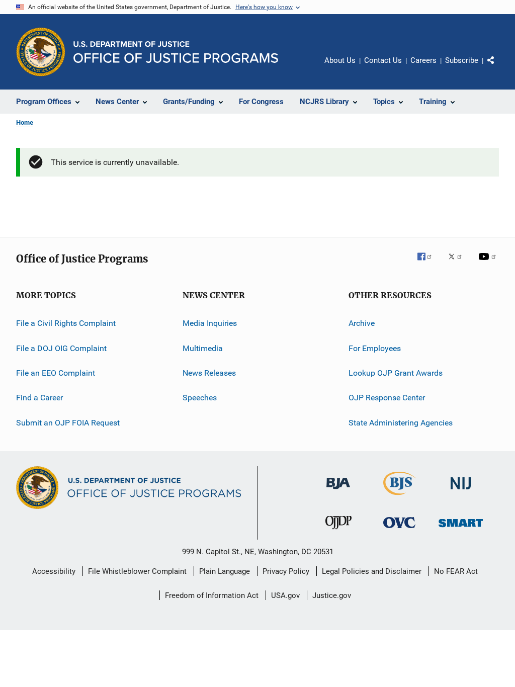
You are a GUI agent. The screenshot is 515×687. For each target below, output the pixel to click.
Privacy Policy (286, 571)
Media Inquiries (210, 323)
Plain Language (224, 571)
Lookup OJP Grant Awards (396, 373)
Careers (423, 60)
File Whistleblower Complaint (137, 571)
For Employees (375, 348)
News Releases (209, 373)
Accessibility (53, 571)
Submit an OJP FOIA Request (68, 422)
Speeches (200, 397)
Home (24, 122)
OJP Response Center (387, 397)
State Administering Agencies (401, 422)
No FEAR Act (456, 571)
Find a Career (39, 397)
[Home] (175, 52)
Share (499, 67)
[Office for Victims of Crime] (399, 530)
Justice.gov (331, 595)
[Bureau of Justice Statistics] (399, 496)
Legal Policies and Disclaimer (371, 571)
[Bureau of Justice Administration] (338, 490)
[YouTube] (489, 263)
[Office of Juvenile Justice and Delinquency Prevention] (338, 531)
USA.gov (285, 595)
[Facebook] (428, 263)
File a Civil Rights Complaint (66, 323)
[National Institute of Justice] (461, 491)
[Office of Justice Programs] (40, 51)
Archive (362, 323)
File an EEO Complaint (55, 373)
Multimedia (203, 348)
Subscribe (461, 60)
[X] (459, 263)
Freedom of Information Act (212, 595)
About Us (340, 60)
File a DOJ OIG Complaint (61, 348)
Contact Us (383, 60)
